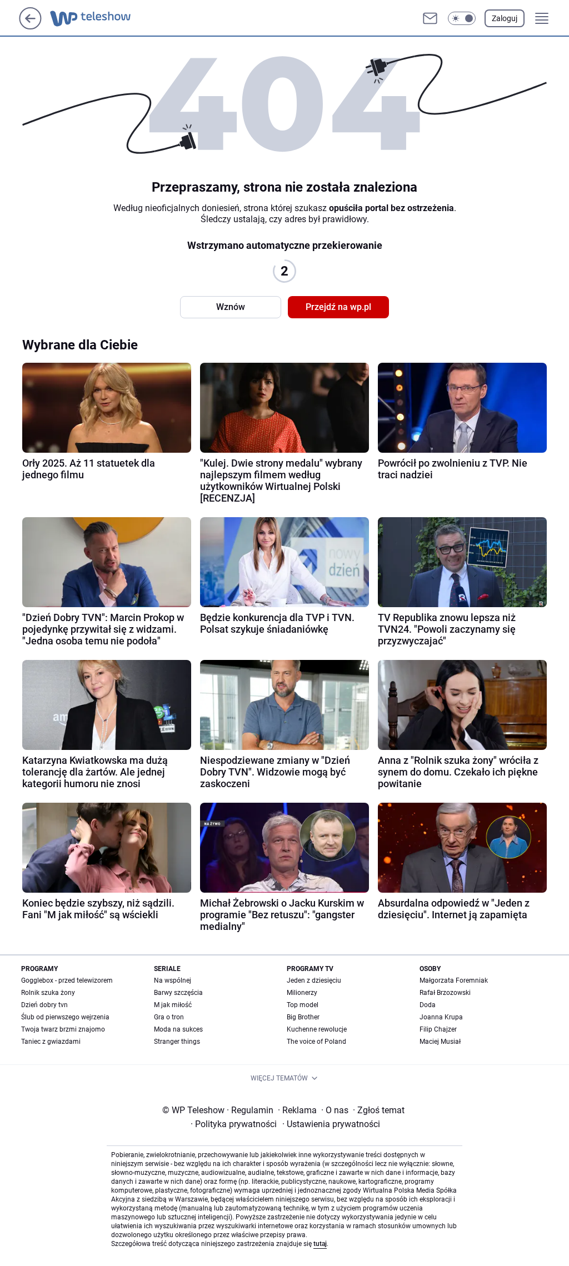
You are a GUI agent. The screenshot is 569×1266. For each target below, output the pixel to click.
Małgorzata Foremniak (454, 980)
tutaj (320, 1244)
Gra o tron (169, 1017)
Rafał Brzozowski (445, 993)
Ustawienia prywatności (331, 1124)
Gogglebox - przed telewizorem (67, 980)
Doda (428, 1005)
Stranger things (177, 1041)
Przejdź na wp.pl (338, 307)
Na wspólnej (172, 980)
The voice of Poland (316, 1041)
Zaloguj (504, 18)
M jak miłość (173, 1005)
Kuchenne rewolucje (317, 1029)
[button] (462, 18)
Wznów (230, 307)
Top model (302, 1005)
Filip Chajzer (438, 1029)
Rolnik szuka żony (48, 993)
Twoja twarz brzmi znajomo (63, 1029)
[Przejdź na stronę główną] (30, 26)
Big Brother (303, 1017)
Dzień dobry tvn (44, 1005)
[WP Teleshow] (100, 18)
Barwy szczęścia (178, 993)
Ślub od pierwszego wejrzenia (65, 1017)
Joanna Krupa (441, 1017)
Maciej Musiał (440, 1041)
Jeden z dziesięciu (314, 980)
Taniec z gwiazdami (51, 1041)
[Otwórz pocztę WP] (430, 18)
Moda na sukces (178, 1029)
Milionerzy (302, 993)
